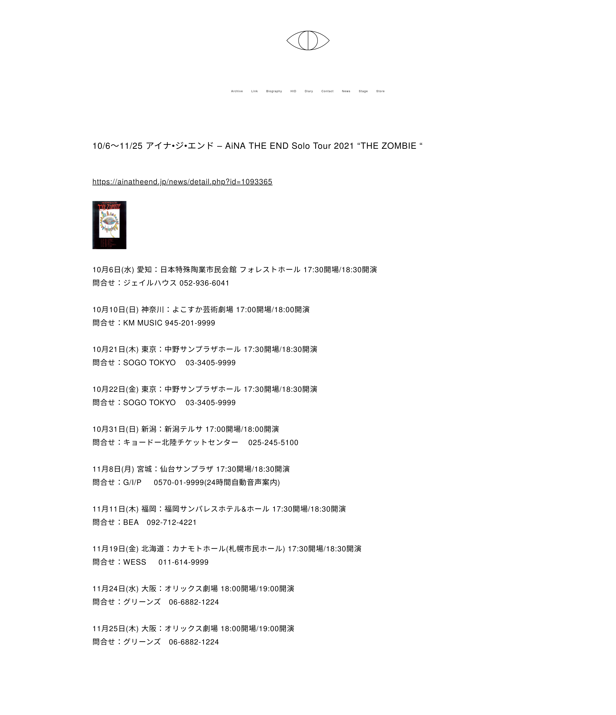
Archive (237, 91)
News (346, 91)
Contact (327, 91)
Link (254, 91)
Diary (309, 91)
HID (293, 91)
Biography (274, 91)
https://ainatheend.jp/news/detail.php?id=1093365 (182, 181)
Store (380, 91)
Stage (363, 91)
